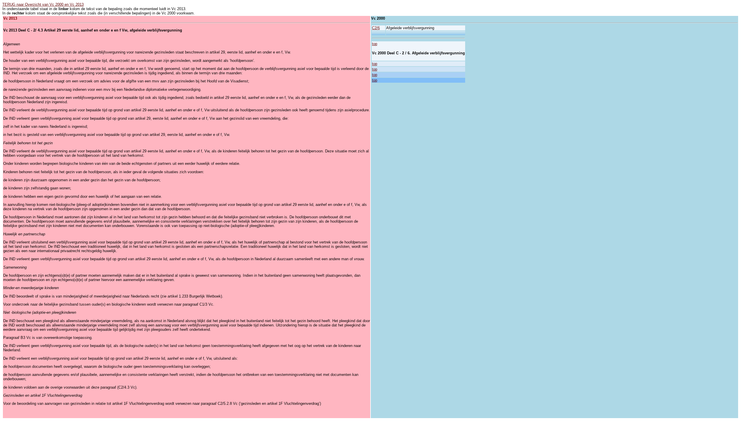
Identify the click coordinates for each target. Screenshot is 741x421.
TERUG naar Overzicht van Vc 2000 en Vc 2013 (43, 4)
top (374, 44)
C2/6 (376, 28)
